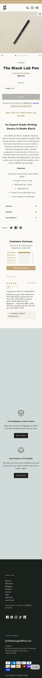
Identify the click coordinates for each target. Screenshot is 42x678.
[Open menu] (37, 8)
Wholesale (9, 584)
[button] (17, 73)
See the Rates (21, 435)
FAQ (7, 595)
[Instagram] (16, 617)
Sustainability (11, 218)
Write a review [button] (21, 268)
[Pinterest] (11, 617)
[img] (11, 283)
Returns (8, 212)
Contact (8, 592)
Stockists (8, 589)
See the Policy (21, 475)
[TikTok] (20, 617)
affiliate (29, 605)
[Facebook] (7, 617)
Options (21, 83)
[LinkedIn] (24, 617)
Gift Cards (9, 597)
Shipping (8, 206)
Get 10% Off (9, 600)
